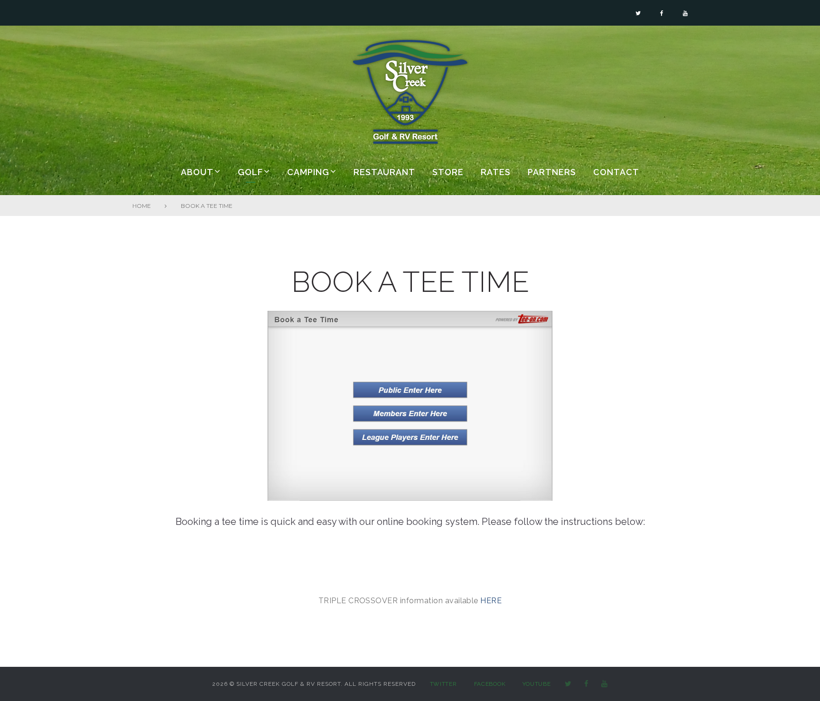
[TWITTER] (568, 684)
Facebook (490, 684)
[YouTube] (685, 13)
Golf (250, 172)
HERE (491, 600)
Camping (308, 172)
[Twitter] (638, 13)
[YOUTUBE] (604, 684)
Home (141, 205)
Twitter (443, 684)
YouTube (536, 684)
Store (448, 172)
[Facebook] (661, 13)
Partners (552, 172)
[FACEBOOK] (586, 684)
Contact (616, 172)
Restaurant (384, 172)
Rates (496, 172)
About (197, 172)
